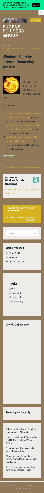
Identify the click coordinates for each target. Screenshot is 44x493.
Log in (12, 288)
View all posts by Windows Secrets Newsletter (21, 191)
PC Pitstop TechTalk (15, 261)
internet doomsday (31, 167)
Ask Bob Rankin (13, 252)
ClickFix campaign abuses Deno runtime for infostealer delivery (21, 468)
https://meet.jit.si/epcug (15, 7)
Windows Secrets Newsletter (16, 48)
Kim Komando (12, 257)
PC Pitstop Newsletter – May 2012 (21, 218)
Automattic (25, 489)
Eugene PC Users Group (13, 30)
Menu (37, 20)
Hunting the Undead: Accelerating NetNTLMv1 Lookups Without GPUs (22, 439)
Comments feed (16, 297)
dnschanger (15, 167)
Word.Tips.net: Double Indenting (21, 209)
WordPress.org (16, 301)
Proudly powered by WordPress (18, 486)
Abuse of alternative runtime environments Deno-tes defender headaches (21, 458)
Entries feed (15, 292)
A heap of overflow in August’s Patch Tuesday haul (20, 449)
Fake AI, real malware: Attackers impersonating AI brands (21, 430)
